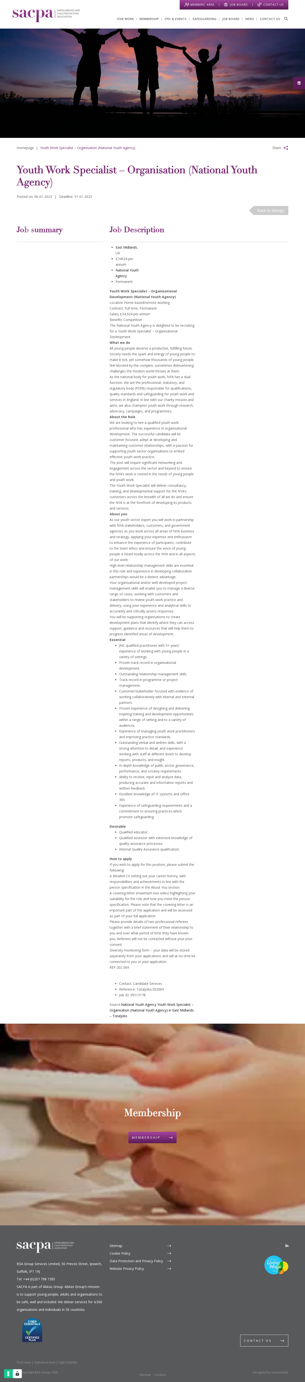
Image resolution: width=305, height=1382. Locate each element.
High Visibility (67, 1362)
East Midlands (126, 247)
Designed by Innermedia (270, 1372)
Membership (146, 1137)
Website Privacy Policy (127, 1268)
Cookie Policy (120, 1253)
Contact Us (273, 5)
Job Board (239, 5)
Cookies (160, 1374)
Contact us (258, 1340)
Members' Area (202, 5)
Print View (24, 1362)
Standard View (44, 1362)
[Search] (286, 18)
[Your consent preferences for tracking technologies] (17, 1373)
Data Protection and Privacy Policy (136, 1261)
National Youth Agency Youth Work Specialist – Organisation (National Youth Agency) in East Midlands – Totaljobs (152, 1010)
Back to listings (271, 210)
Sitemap (116, 1245)
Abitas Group (53, 1286)
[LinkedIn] (286, 1245)
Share (276, 147)
